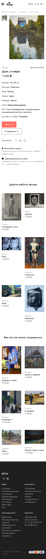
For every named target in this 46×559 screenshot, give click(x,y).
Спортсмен (29, 274)
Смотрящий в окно (10, 227)
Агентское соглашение (11, 530)
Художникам (7, 517)
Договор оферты (8, 533)
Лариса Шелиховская (17, 105)
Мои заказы (6, 502)
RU (41, 4)
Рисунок (4, 224)
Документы (6, 536)
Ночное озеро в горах (34, 450)
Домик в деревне (32, 374)
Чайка (4, 451)
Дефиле (28, 214)
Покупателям (30, 488)
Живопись (23, 12)
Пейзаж (5, 67)
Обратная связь (31, 517)
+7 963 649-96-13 (34, 522)
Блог (4, 507)
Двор (4, 303)
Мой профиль (7, 499)
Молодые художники (9, 12)
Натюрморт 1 (7, 419)
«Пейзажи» (29, 318)
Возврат (28, 496)
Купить (7, 124)
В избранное (10, 131)
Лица (4, 256)
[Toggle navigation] (2, 4)
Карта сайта (6, 504)
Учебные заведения (10, 496)
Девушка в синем (9, 380)
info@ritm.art (32, 525)
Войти (30, 4)
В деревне (29, 411)
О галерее (6, 488)
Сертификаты (7, 494)
